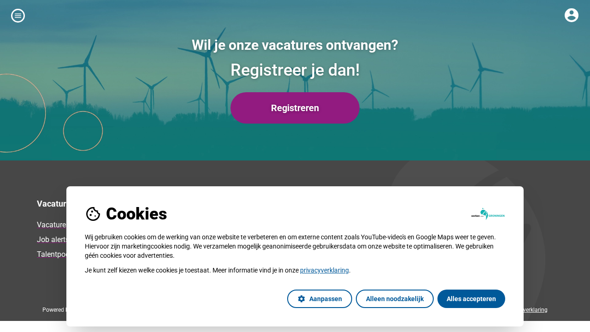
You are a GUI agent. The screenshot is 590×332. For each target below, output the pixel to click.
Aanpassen (319, 299)
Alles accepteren (471, 298)
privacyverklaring (324, 270)
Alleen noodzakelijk (395, 298)
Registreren (295, 107)
